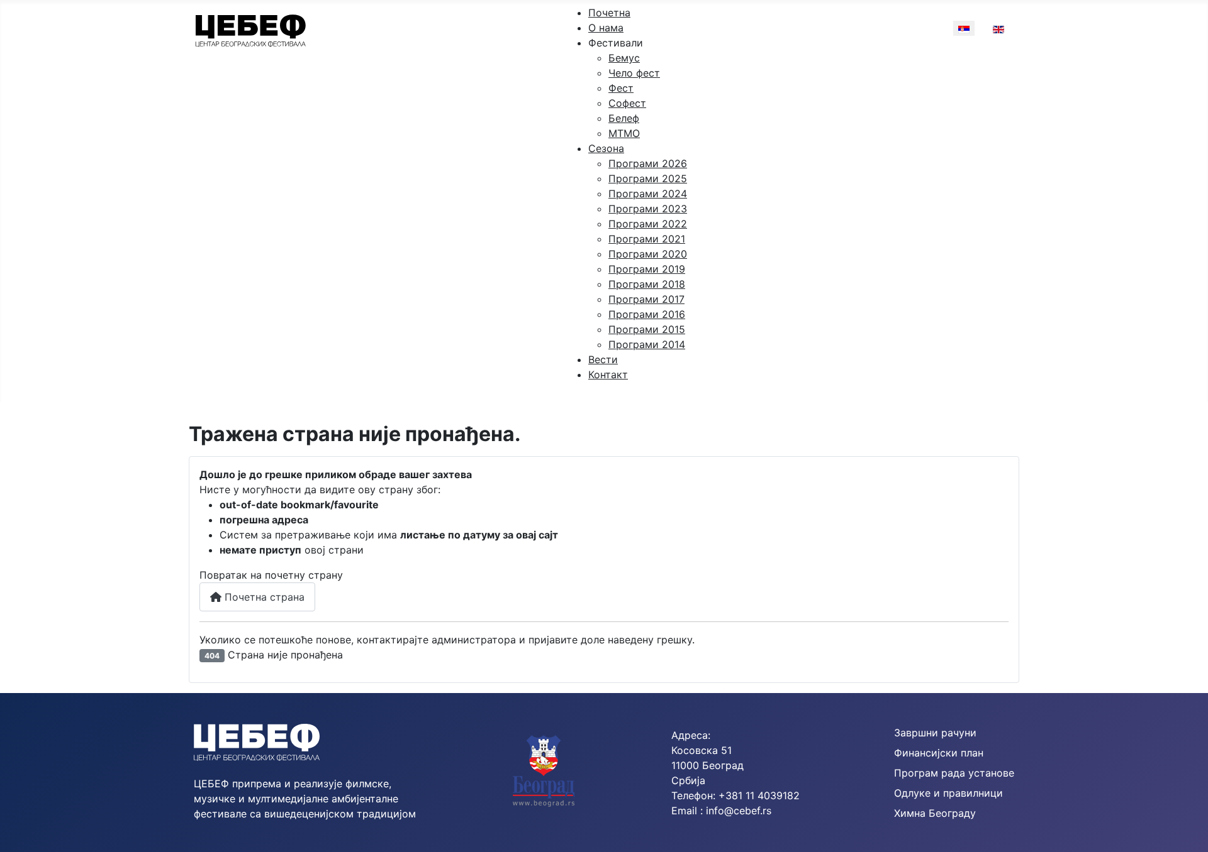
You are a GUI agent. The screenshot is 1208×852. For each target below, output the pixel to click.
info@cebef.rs (738, 810)
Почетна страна (263, 597)
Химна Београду (935, 813)
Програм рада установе (954, 773)
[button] (615, 42)
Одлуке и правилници (948, 793)
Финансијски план (938, 752)
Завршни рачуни (935, 732)
